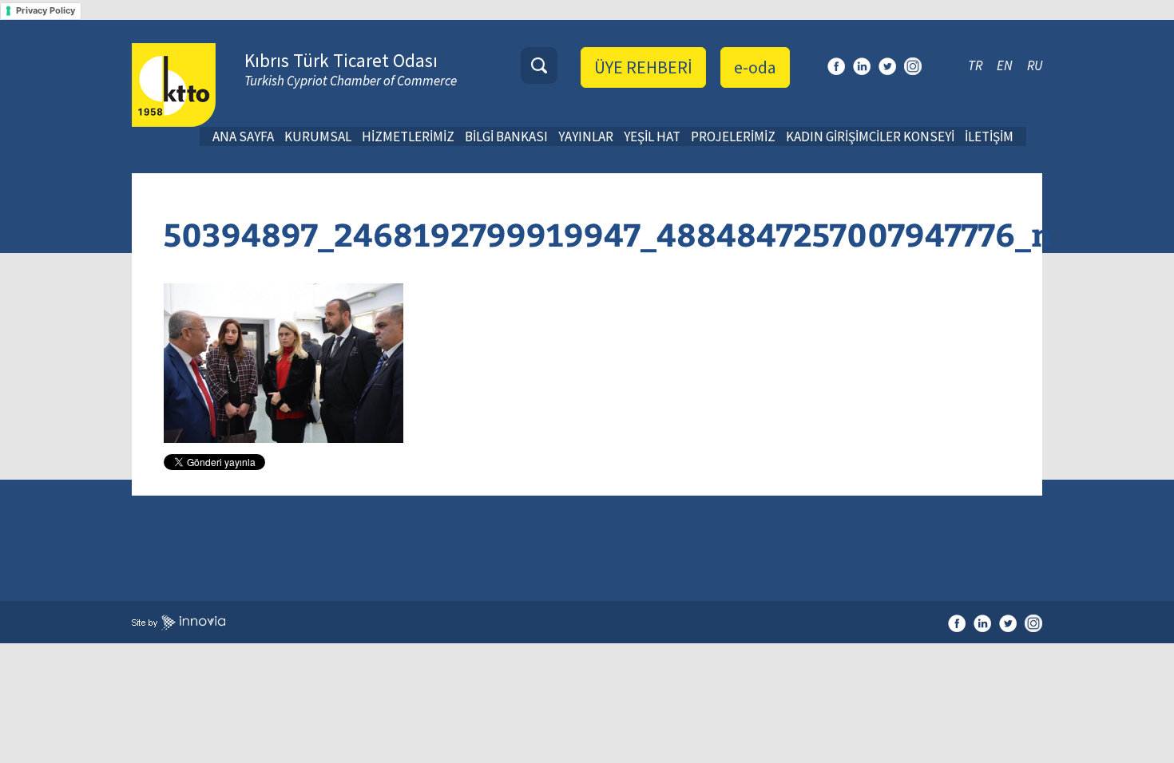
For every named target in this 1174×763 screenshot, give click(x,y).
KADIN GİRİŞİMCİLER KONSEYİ (870, 136)
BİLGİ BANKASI (506, 136)
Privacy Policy (45, 10)
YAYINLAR (585, 136)
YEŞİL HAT (652, 136)
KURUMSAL (317, 136)
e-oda (755, 67)
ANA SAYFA (243, 136)
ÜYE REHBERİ (643, 67)
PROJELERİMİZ (733, 136)
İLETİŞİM (989, 136)
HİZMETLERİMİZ (408, 136)
